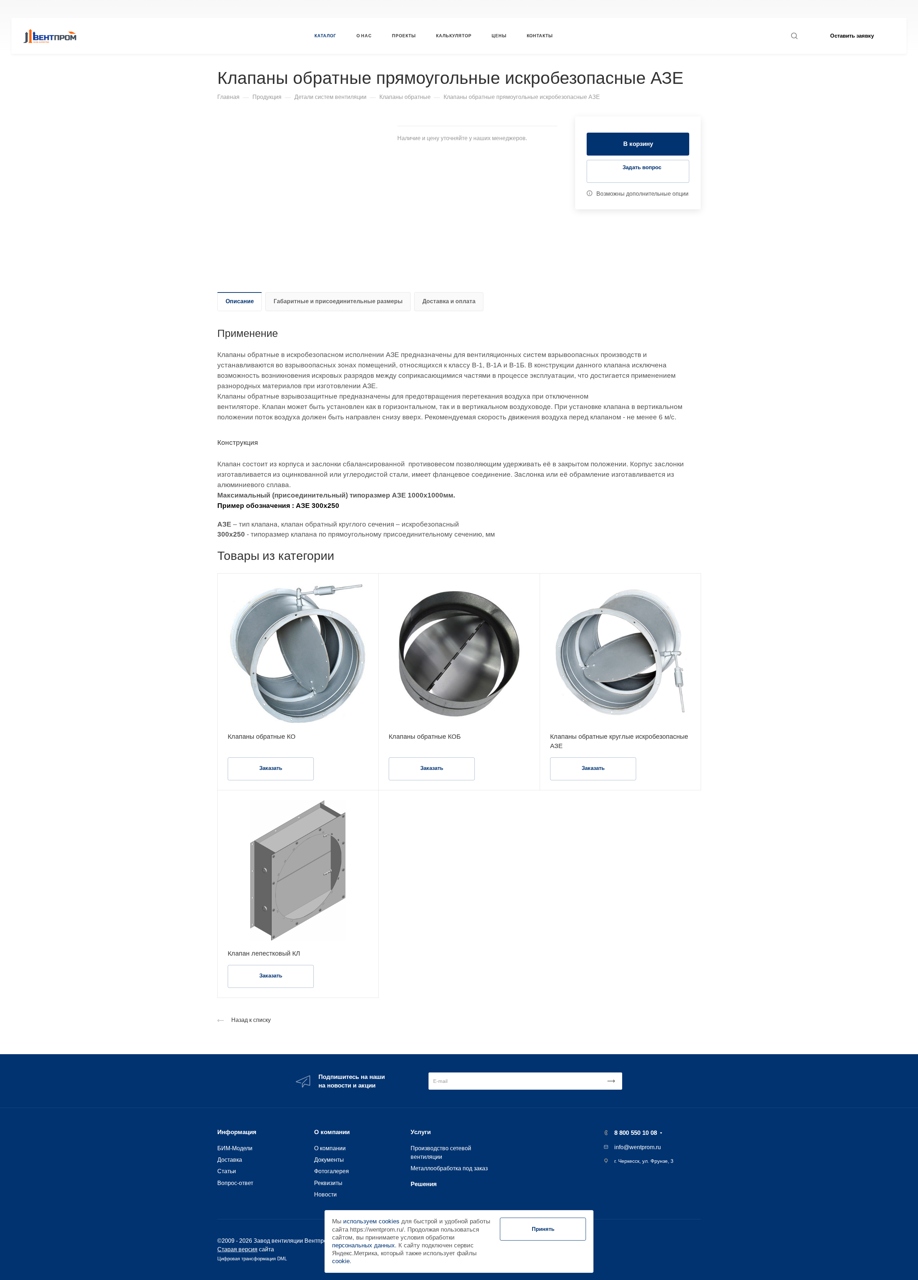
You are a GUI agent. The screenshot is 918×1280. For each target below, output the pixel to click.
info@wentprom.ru (637, 1147)
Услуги (421, 1132)
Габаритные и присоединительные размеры (338, 301)
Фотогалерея (331, 1171)
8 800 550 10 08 (627, 8)
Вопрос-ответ (235, 1183)
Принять (543, 1229)
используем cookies (371, 1221)
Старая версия (237, 1249)
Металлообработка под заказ (449, 1168)
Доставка (229, 1159)
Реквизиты (328, 1183)
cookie (341, 1261)
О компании (332, 1132)
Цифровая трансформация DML (252, 1258)
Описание (240, 301)
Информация (236, 1132)
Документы (329, 1159)
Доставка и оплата (448, 301)
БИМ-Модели (234, 1148)
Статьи (226, 1171)
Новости (325, 1194)
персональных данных (363, 1245)
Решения (424, 1184)
